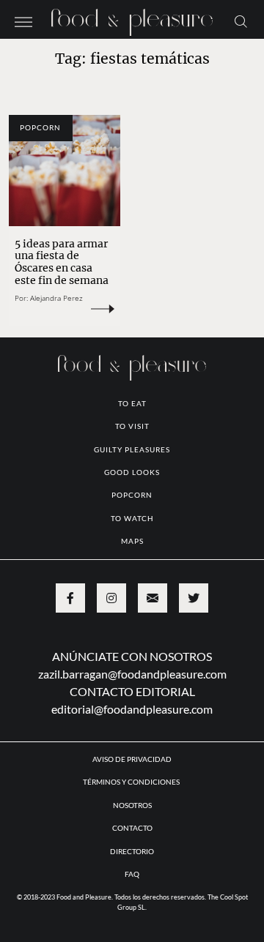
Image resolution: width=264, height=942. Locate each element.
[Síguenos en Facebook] (70, 598)
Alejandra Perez (56, 298)
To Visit (132, 426)
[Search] (241, 20)
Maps (132, 541)
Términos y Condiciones (132, 781)
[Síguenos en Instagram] (111, 598)
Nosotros (132, 805)
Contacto (132, 827)
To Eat (132, 403)
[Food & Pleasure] (132, 18)
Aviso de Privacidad (132, 759)
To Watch (132, 518)
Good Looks (132, 472)
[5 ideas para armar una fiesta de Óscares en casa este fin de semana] (64, 170)
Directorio (132, 851)
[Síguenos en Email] (152, 598)
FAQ (132, 874)
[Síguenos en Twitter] (193, 598)
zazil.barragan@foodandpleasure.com (132, 674)
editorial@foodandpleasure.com (132, 709)
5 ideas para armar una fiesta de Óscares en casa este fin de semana (63, 262)
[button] (23, 20)
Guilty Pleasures (132, 449)
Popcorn (40, 127)
